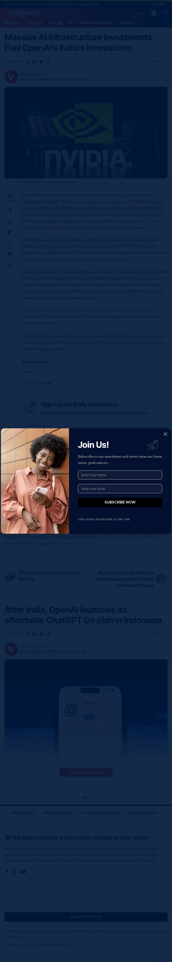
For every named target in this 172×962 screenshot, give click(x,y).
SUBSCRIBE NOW (120, 502)
